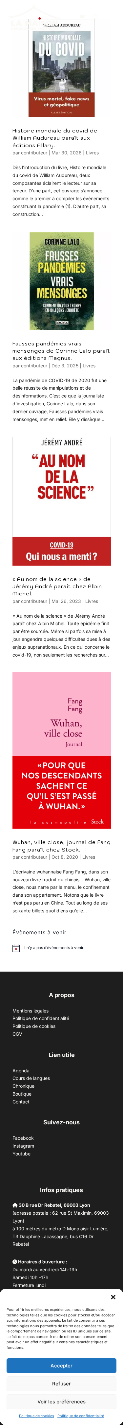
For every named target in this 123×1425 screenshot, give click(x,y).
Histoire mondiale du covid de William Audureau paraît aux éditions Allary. (54, 138)
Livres (92, 152)
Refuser (61, 1384)
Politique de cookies (36, 1416)
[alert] (54, 948)
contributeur (34, 152)
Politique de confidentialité (80, 1416)
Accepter (61, 1366)
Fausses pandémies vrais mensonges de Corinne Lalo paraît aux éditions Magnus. (61, 350)
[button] (113, 1297)
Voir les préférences (61, 1402)
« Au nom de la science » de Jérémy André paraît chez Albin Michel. (57, 586)
